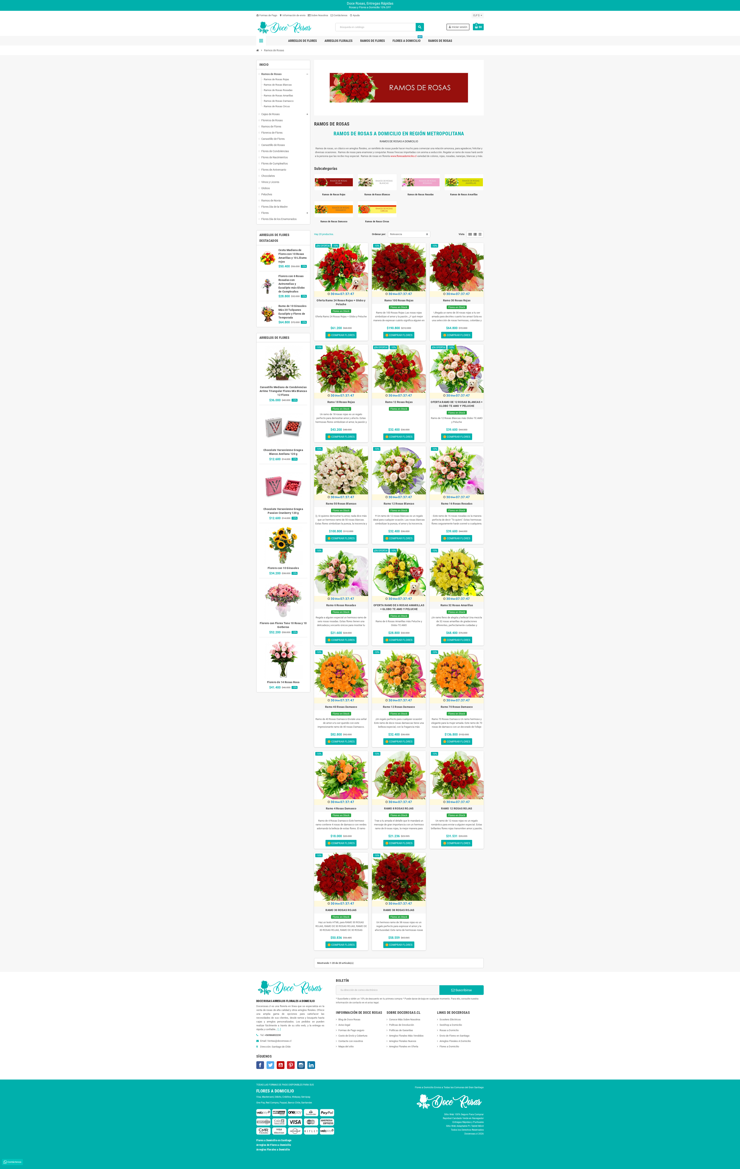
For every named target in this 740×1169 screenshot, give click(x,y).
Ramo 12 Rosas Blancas (399, 503)
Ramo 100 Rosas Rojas (399, 300)
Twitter (270, 1065)
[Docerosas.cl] (284, 26)
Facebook (260, 1065)
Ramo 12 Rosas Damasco (399, 706)
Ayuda (355, 15)
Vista (461, 234)
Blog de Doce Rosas (349, 1019)
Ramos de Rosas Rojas (333, 194)
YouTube (280, 1065)
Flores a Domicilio (449, 1046)
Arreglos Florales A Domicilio (455, 1041)
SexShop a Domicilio (451, 1024)
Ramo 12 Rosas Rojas (399, 402)
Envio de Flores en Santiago (454, 1035)
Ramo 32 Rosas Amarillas (457, 605)
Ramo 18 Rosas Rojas (341, 402)
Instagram (301, 1065)
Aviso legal (344, 1024)
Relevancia (396, 234)
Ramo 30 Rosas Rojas (456, 300)
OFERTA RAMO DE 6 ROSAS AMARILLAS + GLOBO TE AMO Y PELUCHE (398, 607)
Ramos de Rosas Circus (377, 221)
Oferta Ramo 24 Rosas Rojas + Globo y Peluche (341, 302)
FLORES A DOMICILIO (275, 1091)
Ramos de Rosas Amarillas (464, 194)
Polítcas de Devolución (401, 1024)
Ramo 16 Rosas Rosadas (456, 503)
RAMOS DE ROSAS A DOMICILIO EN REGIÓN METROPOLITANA (399, 134)
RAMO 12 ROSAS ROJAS (456, 808)
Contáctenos (340, 15)
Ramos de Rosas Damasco (333, 221)
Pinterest (291, 1065)
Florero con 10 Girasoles (283, 568)
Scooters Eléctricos (450, 1019)
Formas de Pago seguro (351, 1030)
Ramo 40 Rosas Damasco (341, 706)
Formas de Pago (266, 15)
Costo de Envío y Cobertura (352, 1035)
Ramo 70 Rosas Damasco (457, 706)
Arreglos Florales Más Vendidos (406, 1035)
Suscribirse (463, 990)
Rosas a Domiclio (449, 1030)
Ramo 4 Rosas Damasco (341, 808)
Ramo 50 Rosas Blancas (341, 503)
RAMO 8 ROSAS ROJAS (399, 808)
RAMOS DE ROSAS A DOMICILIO (399, 141)
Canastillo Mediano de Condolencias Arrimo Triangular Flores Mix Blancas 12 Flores (283, 391)
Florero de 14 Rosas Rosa (283, 682)
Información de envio (292, 15)
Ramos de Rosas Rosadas (421, 194)
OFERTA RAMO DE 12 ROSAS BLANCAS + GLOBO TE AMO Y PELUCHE (457, 403)
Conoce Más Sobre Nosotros (404, 1019)
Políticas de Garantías (401, 1030)
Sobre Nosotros (319, 15)
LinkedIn (311, 1065)
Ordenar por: (379, 234)
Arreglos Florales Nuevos (402, 1041)
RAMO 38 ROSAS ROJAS (398, 910)
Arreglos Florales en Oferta (403, 1046)
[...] (279, 1029)
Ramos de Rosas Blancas (377, 194)
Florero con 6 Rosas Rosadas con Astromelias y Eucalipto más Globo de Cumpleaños (291, 284)
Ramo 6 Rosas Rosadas (341, 605)
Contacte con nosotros (350, 1041)
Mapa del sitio (346, 1046)
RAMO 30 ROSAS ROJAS (341, 910)
